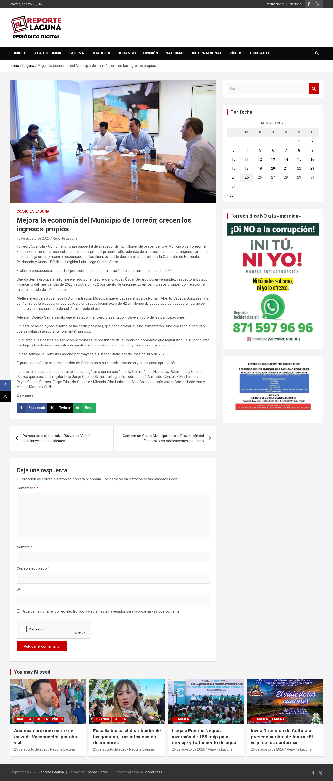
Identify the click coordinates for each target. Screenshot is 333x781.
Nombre (24, 547)
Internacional (275, 4)
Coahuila (100, 53)
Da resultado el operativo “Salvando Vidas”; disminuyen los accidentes (57, 438)
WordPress (153, 772)
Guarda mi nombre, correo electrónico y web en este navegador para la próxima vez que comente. (101, 611)
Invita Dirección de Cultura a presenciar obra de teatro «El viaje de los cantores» (282, 736)
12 (260, 159)
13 (273, 159)
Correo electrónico (33, 568)
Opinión (150, 53)
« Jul (230, 195)
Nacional (296, 4)
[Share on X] (5, 396)
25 (247, 177)
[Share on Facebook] (5, 385)
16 (312, 159)
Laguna (76, 53)
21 (286, 168)
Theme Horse (97, 772)
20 (273, 168)
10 (233, 159)
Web (20, 590)
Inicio (19, 53)
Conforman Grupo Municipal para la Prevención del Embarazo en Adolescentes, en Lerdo (163, 438)
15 (299, 159)
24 (233, 177)
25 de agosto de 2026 (30, 749)
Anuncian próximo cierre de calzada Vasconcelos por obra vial (46, 736)
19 (260, 168)
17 (233, 168)
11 (247, 159)
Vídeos (236, 53)
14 (286, 159)
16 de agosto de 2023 (33, 238)
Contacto (260, 53)
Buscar (314, 88)
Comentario (27, 488)
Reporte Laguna (65, 238)
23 (312, 168)
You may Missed (32, 672)
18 (247, 168)
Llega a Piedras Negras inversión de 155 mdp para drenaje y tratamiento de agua (204, 736)
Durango (127, 53)
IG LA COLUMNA (46, 53)
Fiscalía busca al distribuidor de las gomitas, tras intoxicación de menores (127, 736)
